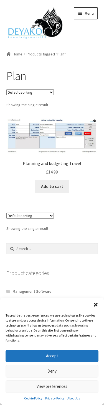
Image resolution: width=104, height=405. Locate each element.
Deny (52, 371)
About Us (73, 398)
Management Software (31, 291)
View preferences (52, 386)
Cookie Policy (33, 398)
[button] (95, 304)
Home (17, 54)
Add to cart (52, 186)
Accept (52, 355)
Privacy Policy (55, 398)
